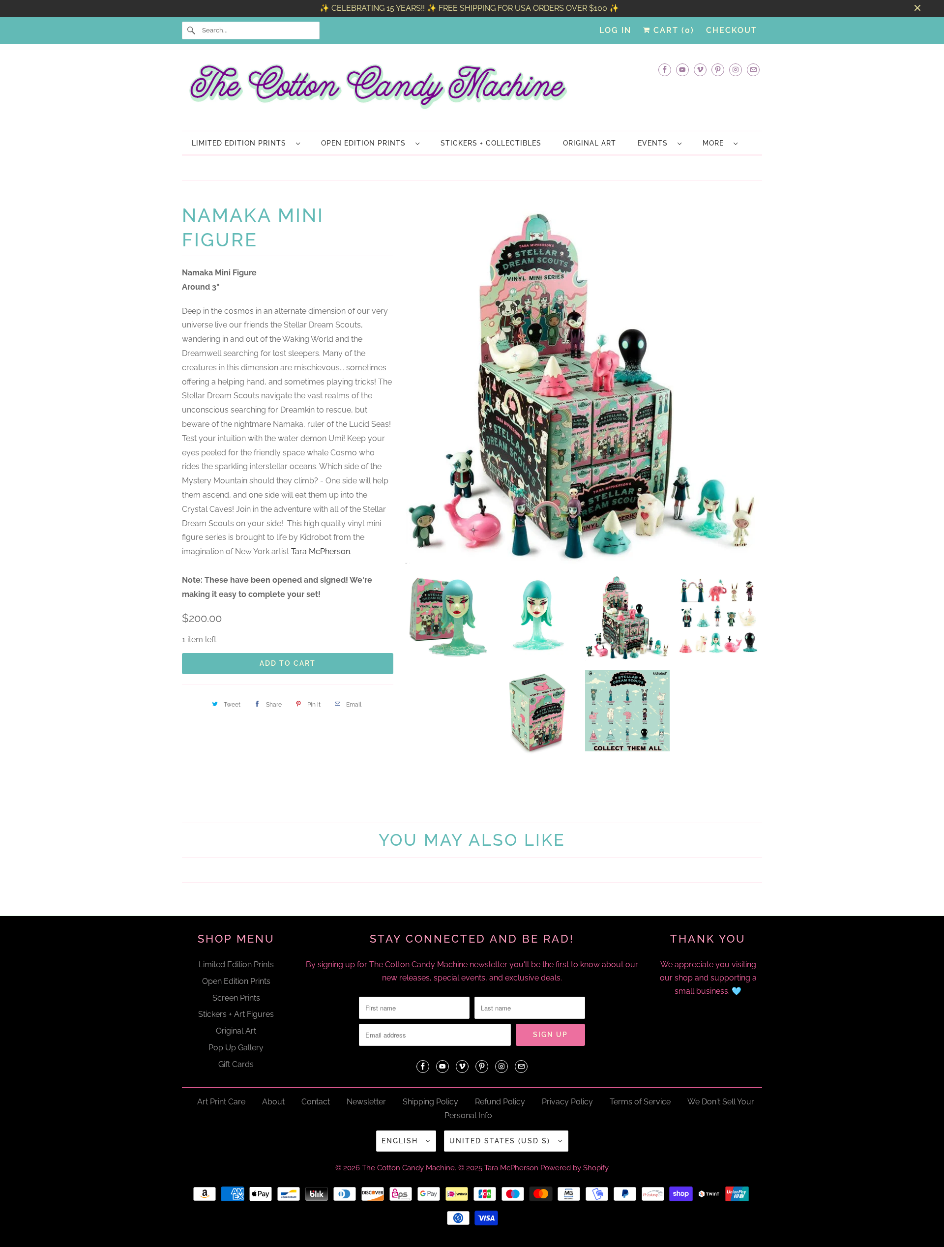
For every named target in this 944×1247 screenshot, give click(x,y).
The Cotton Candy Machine (408, 1161)
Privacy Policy (567, 1094)
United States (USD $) (501, 1134)
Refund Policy (500, 1094)
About (273, 1094)
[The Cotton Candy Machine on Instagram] (735, 70)
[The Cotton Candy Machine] (472, 89)
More (716, 143)
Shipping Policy (430, 1094)
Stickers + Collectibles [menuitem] (491, 143)
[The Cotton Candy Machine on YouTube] (682, 70)
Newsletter (366, 1094)
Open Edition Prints (366, 143)
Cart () (672, 30)
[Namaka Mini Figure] (583, 380)
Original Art (236, 1024)
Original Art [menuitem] (589, 143)
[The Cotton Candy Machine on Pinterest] (717, 70)
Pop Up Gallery (236, 1041)
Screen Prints (236, 991)
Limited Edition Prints (241, 143)
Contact (315, 1094)
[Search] (192, 30)
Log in (615, 30)
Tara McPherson (320, 551)
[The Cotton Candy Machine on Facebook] (664, 70)
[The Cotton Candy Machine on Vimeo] (700, 70)
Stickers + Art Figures (236, 1007)
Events (655, 143)
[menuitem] (245, 142)
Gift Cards (236, 1057)
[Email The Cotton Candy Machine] (753, 70)
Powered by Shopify (574, 1161)
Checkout (731, 30)
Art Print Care (221, 1094)
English (401, 1134)
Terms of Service (640, 1094)
